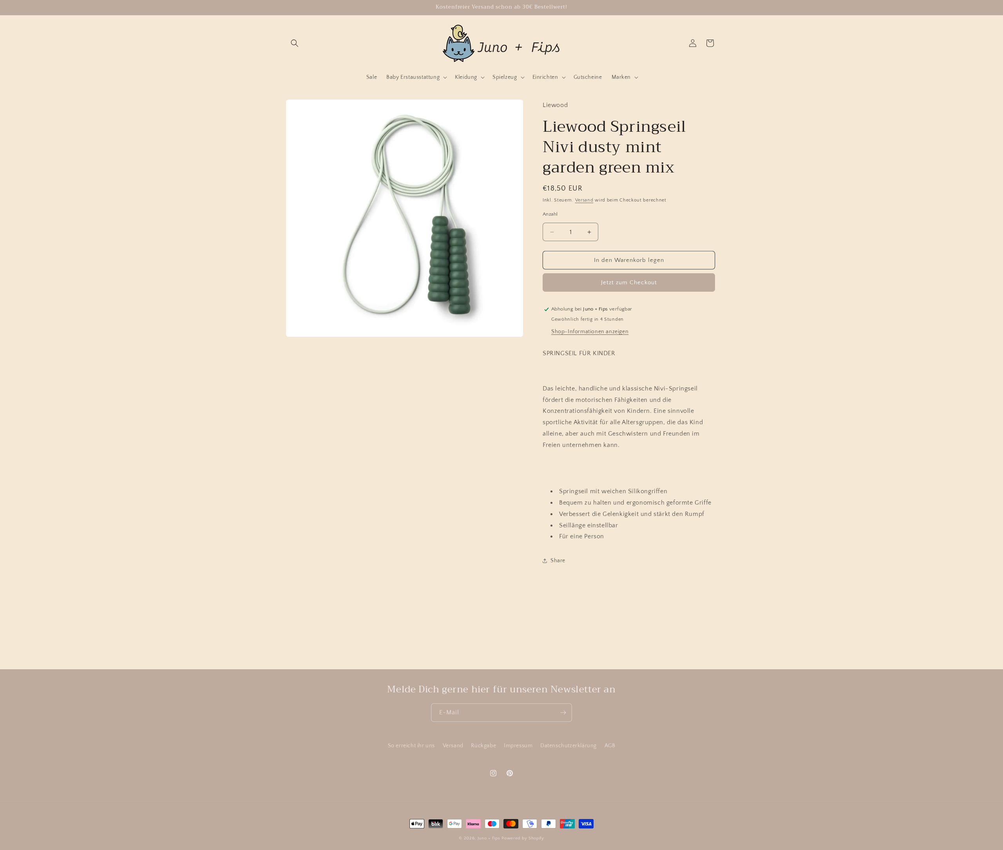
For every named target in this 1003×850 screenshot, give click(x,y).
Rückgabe (483, 746)
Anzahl (550, 214)
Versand (584, 200)
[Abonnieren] (563, 712)
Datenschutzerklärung (568, 746)
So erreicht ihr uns (411, 746)
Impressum (518, 746)
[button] (294, 43)
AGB (610, 746)
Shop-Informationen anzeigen (589, 332)
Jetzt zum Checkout (629, 282)
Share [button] (557, 561)
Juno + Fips (489, 838)
